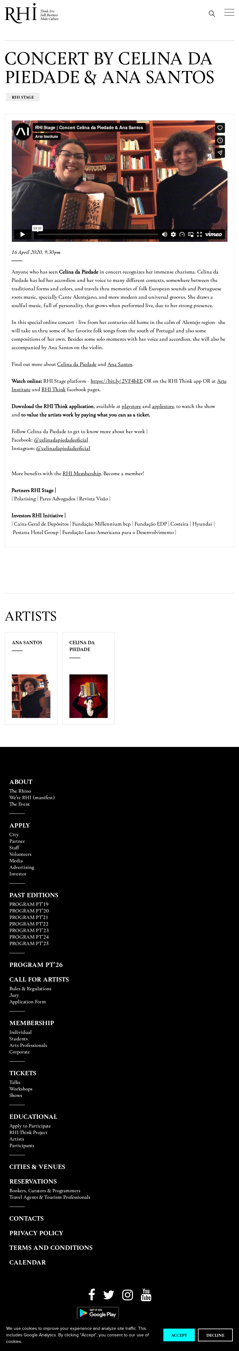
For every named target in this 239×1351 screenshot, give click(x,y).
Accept (179, 1335)
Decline (215, 1335)
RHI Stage (23, 97)
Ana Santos (27, 642)
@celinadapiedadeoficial (61, 439)
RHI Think (53, 389)
